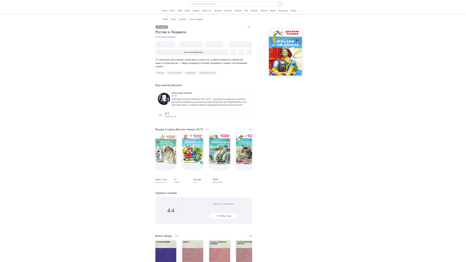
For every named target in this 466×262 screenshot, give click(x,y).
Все (250, 129)
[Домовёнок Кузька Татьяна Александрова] (192, 149)
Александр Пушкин (165, 36)
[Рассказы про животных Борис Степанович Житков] (246, 149)
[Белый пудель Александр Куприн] (219, 149)
